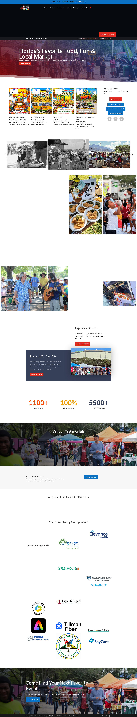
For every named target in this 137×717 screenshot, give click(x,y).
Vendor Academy (30, 38)
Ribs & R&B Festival (37, 117)
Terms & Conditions (57, 716)
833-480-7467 (107, 38)
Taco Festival (57, 117)
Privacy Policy (67, 716)
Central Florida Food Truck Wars (85, 118)
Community (60, 8)
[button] (5, 154)
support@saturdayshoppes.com (90, 38)
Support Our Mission (41, 38)
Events (52, 8)
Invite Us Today (36, 374)
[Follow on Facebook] (109, 119)
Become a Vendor (107, 35)
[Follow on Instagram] (121, 119)
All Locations (115, 99)
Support (69, 8)
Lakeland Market (115, 113)
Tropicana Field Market (115, 109)
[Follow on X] (115, 119)
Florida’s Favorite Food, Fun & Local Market (57, 53)
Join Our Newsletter (35, 476)
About (45, 8)
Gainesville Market (115, 105)
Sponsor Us (85, 8)
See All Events (25, 63)
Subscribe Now (91, 477)
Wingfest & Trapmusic (16, 117)
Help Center (75, 716)
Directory (75, 8)
